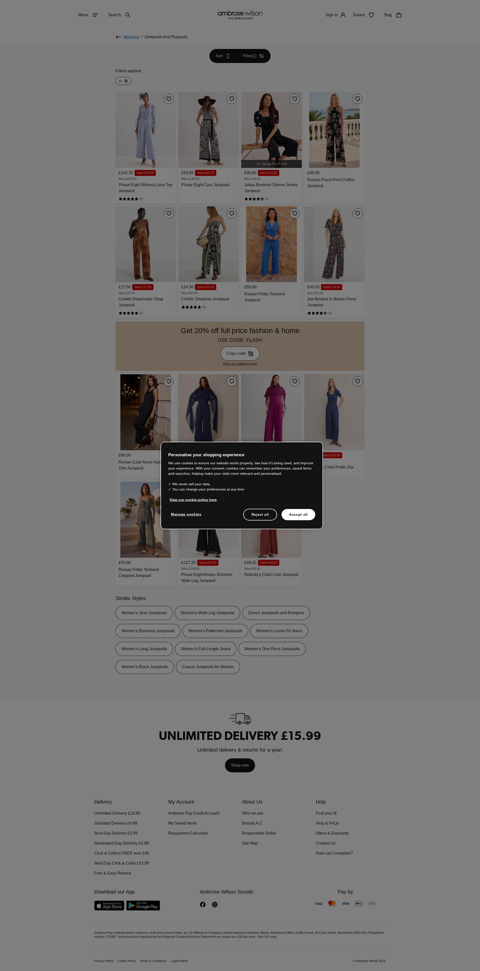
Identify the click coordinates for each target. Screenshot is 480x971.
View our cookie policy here (191, 499)
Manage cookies (185, 514)
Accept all (298, 514)
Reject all (260, 514)
